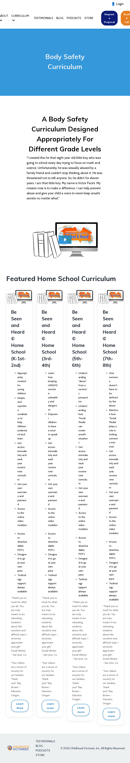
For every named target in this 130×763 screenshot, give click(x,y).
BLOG (60, 18)
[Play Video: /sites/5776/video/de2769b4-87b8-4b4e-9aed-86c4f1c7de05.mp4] (65, 239)
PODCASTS (74, 18)
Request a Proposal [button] (109, 18)
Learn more (50, 706)
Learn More (19, 706)
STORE (88, 18)
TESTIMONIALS (43, 18)
